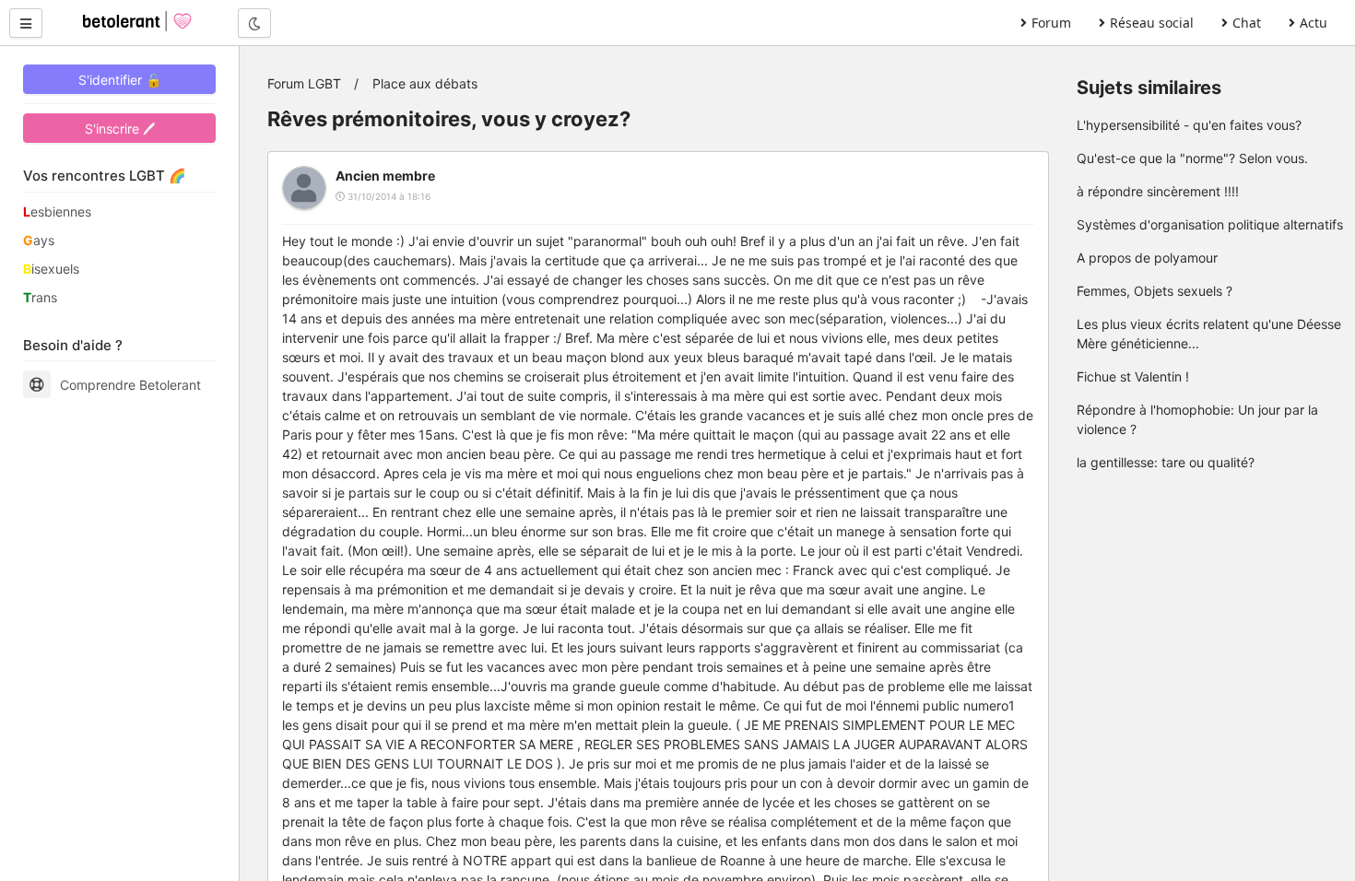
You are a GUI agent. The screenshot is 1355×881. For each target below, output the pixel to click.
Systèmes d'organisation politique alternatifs (1210, 224)
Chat (1246, 22)
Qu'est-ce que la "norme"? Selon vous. (1192, 158)
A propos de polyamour (1147, 257)
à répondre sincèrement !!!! (1158, 191)
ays (38, 240)
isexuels (51, 268)
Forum (1051, 22)
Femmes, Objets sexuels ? (1154, 291)
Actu (1313, 22)
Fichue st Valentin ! (1133, 376)
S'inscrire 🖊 (120, 128)
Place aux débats (424, 83)
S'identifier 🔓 (119, 80)
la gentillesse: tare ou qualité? (1166, 462)
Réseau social (1152, 22)
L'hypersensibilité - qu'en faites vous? (1189, 125)
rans (40, 297)
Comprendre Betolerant (130, 385)
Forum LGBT (304, 83)
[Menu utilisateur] (25, 23)
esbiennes (57, 211)
